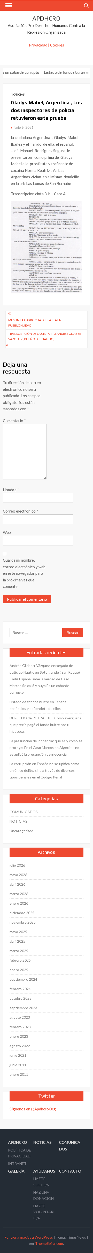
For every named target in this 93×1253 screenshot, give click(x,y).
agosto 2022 (20, 1046)
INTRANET (17, 1163)
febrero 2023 (20, 1027)
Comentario (14, 420)
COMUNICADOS (24, 812)
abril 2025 (17, 941)
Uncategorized (21, 831)
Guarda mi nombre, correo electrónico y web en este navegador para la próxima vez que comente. (24, 573)
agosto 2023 (20, 1017)
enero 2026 (19, 903)
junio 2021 (18, 1055)
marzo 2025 (19, 951)
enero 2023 (19, 1036)
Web (7, 532)
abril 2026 (17, 884)
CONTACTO (70, 1171)
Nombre (11, 489)
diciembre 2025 (22, 913)
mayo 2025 (18, 932)
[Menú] (8, 5)
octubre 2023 (21, 998)
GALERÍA (16, 1171)
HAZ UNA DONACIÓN (43, 1195)
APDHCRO (46, 18)
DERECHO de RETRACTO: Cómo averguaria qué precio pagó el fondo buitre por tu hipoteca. (45, 725)
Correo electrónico (20, 511)
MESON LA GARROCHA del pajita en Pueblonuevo (34, 322)
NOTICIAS (18, 94)
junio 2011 (18, 1065)
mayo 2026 (18, 875)
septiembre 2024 (23, 979)
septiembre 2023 (23, 1008)
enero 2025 (19, 970)
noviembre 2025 (23, 922)
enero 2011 (19, 1074)
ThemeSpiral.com (49, 1243)
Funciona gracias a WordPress (29, 1237)
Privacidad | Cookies (46, 45)
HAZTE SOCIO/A (41, 1181)
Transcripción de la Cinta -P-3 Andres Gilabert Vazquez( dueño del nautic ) (45, 336)
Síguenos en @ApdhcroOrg (33, 1109)
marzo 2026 (19, 894)
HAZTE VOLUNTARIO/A (44, 1212)
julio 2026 (17, 865)
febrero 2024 (20, 989)
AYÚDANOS (44, 1171)
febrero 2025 (20, 960)
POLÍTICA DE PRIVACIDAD (19, 1153)
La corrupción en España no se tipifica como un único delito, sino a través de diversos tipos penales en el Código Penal (44, 770)
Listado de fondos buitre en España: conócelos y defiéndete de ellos (38, 705)
